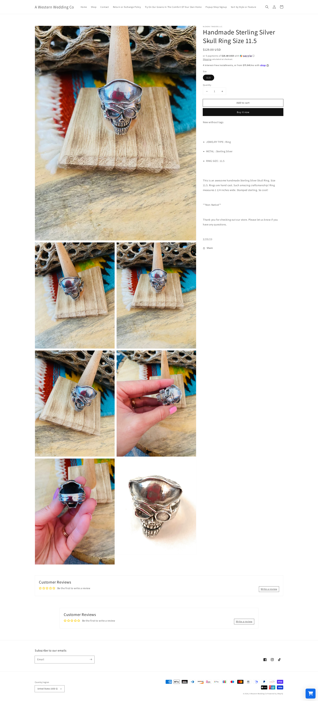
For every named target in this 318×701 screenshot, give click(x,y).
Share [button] (210, 247)
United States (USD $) (47, 688)
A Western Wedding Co (258, 694)
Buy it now (243, 112)
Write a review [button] (269, 589)
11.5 (208, 77)
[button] (267, 7)
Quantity (207, 85)
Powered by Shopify (275, 694)
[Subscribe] (90, 659)
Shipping (207, 59)
